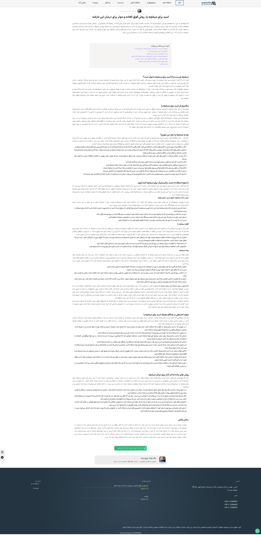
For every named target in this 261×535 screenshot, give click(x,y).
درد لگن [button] (107, 3)
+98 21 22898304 (230, 507)
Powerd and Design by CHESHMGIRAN (130, 533)
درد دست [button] (120, 3)
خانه (179, 3)
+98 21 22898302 (230, 501)
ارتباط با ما (35, 484)
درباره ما (95, 3)
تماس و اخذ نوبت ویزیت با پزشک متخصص (131, 448)
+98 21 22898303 (230, 505)
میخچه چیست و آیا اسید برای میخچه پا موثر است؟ (151, 49)
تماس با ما (82, 3)
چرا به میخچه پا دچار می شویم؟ (157, 54)
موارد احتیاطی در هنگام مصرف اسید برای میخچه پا (151, 59)
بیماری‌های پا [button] (151, 3)
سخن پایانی (164, 64)
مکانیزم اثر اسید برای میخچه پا (158, 51)
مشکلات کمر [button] (167, 3)
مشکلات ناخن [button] (135, 3)
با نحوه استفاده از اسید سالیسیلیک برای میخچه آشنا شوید (149, 56)
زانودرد (146, 496)
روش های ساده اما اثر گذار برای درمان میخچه (153, 61)
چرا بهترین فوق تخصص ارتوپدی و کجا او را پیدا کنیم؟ (131, 486)
